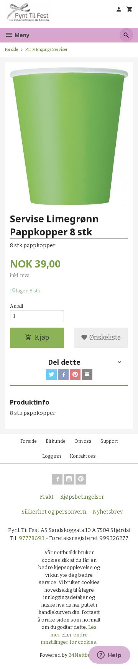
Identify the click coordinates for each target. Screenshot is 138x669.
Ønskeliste (104, 338)
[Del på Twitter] (51, 374)
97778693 (31, 538)
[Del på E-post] (87, 374)
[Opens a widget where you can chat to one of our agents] (109, 655)
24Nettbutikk (84, 655)
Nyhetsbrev (108, 512)
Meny (21, 35)
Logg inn (51, 456)
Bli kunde (56, 441)
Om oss (83, 441)
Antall (16, 306)
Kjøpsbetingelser (82, 497)
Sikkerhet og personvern (53, 512)
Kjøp (41, 338)
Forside (11, 49)
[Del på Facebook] (63, 374)
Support (109, 441)
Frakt (47, 497)
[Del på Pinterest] (75, 374)
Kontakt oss (83, 456)
